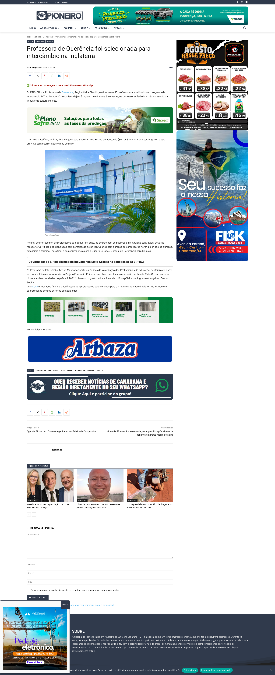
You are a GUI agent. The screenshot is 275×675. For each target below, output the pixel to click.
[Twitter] (37, 75)
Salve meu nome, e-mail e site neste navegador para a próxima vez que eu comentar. (75, 590)
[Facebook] (30, 75)
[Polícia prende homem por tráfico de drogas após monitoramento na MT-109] (150, 485)
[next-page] (34, 514)
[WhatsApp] (52, 75)
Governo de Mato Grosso (47, 370)
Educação (49, 41)
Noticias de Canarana (84, 370)
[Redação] (39, 450)
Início (29, 36)
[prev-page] (29, 514)
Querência (67, 92)
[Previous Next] (35, 638)
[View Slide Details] (170, 16)
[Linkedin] (59, 75)
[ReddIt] (66, 75)
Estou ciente (190, 670)
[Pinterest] (44, 75)
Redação (34, 67)
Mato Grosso (66, 370)
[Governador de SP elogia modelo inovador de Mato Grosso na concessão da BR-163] (100, 261)
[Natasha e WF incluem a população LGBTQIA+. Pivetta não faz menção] (50, 485)
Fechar (65, 604)
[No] (271, 670)
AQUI (35, 286)
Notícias (37, 36)
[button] (244, 27)
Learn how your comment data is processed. (91, 605)
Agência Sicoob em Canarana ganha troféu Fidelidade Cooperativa (61, 431)
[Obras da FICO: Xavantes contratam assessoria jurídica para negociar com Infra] (100, 485)
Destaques (48, 36)
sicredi (100, 370)
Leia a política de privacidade (216, 670)
